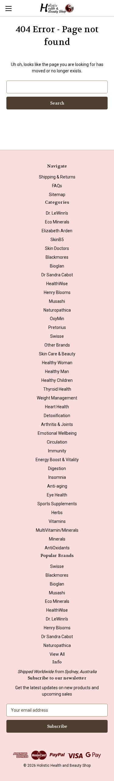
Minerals (57, 539)
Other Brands (57, 345)
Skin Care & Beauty (57, 353)
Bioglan (57, 266)
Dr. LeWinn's (57, 213)
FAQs (57, 185)
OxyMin (57, 318)
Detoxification (57, 415)
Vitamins (57, 521)
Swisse (57, 336)
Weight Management (57, 398)
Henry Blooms (57, 292)
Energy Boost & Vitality (57, 459)
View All (57, 654)
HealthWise (57, 283)
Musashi (57, 301)
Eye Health (57, 494)
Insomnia (57, 477)
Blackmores (57, 257)
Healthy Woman (57, 362)
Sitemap (57, 194)
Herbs (57, 512)
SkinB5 (57, 239)
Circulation (57, 442)
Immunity (57, 450)
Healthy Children (57, 380)
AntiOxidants (57, 547)
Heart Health (57, 406)
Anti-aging (57, 486)
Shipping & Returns (57, 177)
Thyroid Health (57, 389)
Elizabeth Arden (57, 230)
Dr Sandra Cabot (57, 274)
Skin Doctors (57, 248)
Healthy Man (57, 371)
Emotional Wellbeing (57, 433)
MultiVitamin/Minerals (57, 530)
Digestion (57, 468)
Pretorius (57, 327)
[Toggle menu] (8, 8)
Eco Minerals (57, 221)
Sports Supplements (57, 503)
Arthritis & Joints (57, 424)
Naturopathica (57, 310)
